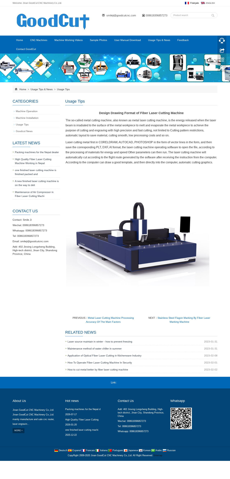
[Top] (221, 68)
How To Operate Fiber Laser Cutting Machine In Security (100, 362)
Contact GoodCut (26, 49)
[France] (191, 3)
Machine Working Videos (68, 40)
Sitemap (158, 455)
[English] (208, 3)
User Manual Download (127, 40)
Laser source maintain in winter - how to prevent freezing (100, 341)
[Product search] (213, 14)
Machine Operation (27, 111)
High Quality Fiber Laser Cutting (81, 419)
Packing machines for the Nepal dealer (37, 152)
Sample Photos (98, 40)
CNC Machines (38, 40)
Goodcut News (24, 131)
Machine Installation (27, 117)
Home (19, 40)
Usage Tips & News (159, 40)
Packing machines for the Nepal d (82, 409)
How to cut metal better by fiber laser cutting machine (98, 369)
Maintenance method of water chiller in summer (95, 348)
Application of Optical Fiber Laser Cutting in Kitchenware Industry (104, 355)
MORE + (18, 430)
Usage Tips (63, 89)
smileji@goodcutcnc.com (121, 15)
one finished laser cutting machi (81, 430)
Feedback (183, 40)
